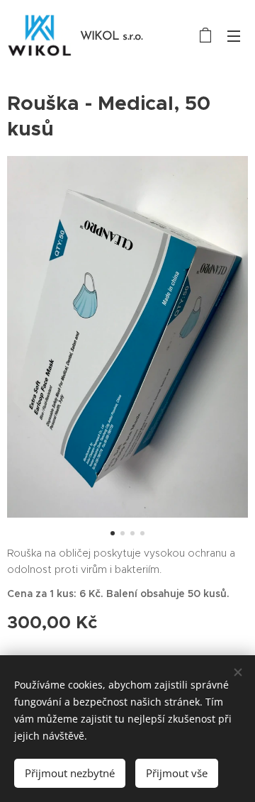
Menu (234, 35)
